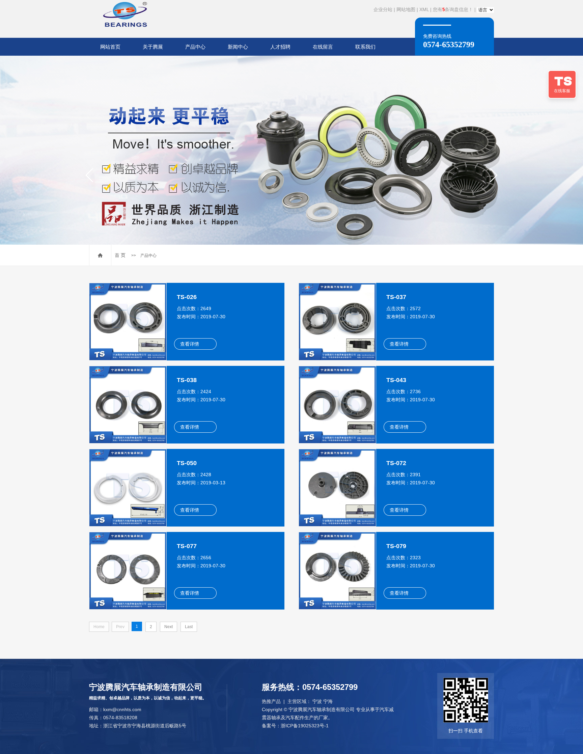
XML (424, 9)
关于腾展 (153, 47)
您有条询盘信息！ (453, 9)
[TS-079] (337, 570)
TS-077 (187, 546)
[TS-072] (337, 487)
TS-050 (187, 463)
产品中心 (195, 47)
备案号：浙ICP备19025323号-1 (295, 725)
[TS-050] (127, 487)
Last (189, 626)
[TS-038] (127, 404)
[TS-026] (127, 321)
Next (168, 626)
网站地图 (405, 9)
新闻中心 (238, 47)
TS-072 (396, 463)
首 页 (120, 255)
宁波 (317, 701)
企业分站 (382, 9)
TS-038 (187, 380)
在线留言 (323, 47)
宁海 (328, 701)
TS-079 (396, 546)
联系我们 (365, 47)
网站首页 (110, 47)
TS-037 (396, 297)
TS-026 (187, 297)
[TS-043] (337, 404)
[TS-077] (127, 570)
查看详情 (189, 344)
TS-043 (396, 380)
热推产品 (271, 701)
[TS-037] (337, 321)
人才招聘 (280, 47)
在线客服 (562, 90)
